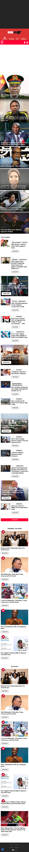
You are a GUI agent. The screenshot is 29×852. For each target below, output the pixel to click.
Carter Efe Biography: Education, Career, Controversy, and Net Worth (14, 601)
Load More (14, 519)
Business (14, 259)
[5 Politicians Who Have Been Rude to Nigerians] (5, 372)
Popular (11, 39)
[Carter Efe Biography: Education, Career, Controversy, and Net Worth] (14, 591)
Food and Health (17, 385)
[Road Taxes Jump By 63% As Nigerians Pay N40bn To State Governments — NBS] (5, 319)
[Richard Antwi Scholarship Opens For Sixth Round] (14, 538)
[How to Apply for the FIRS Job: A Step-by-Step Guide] (5, 401)
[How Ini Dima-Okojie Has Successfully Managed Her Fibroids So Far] (5, 384)
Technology (22, 259)
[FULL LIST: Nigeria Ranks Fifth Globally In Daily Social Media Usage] (5, 334)
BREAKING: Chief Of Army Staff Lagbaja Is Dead (18, 246)
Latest (5, 39)
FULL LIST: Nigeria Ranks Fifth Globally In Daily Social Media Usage (19, 335)
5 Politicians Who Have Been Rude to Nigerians (18, 372)
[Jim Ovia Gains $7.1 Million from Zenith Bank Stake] (5, 506)
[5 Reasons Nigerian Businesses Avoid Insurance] (5, 453)
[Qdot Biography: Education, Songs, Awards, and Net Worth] (14, 564)
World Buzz (22, 301)
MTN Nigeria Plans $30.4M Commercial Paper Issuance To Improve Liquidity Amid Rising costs (19, 265)
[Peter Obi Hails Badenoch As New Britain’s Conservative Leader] (5, 302)
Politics (24, 242)
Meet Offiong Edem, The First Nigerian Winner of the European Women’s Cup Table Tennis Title (13, 829)
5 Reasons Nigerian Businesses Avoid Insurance (17, 454)
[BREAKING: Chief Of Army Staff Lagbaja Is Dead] (14, 87)
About (11, 847)
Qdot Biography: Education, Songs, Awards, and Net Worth (12, 575)
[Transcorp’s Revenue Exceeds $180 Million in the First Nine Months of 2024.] (14, 490)
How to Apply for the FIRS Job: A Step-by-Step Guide (19, 402)
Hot (17, 39)
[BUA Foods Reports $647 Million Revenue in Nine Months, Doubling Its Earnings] (14, 134)
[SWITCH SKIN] (24, 42)
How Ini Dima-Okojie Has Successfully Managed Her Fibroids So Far (19, 389)
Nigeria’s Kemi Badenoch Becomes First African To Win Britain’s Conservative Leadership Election (19, 470)
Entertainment (14, 354)
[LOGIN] (27, 42)
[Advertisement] (14, 14)
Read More (15, 251)
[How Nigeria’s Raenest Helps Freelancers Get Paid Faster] (14, 643)
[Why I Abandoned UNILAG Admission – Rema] (14, 617)
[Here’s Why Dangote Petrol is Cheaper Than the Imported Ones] (5, 439)
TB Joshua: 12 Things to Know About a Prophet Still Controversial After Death (13, 802)
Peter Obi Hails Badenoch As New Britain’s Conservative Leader (19, 304)
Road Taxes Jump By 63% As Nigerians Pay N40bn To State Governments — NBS (18, 321)
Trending (23, 39)
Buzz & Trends (16, 242)
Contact (17, 847)
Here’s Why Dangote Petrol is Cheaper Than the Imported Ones (19, 440)
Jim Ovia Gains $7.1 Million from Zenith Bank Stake (19, 507)
